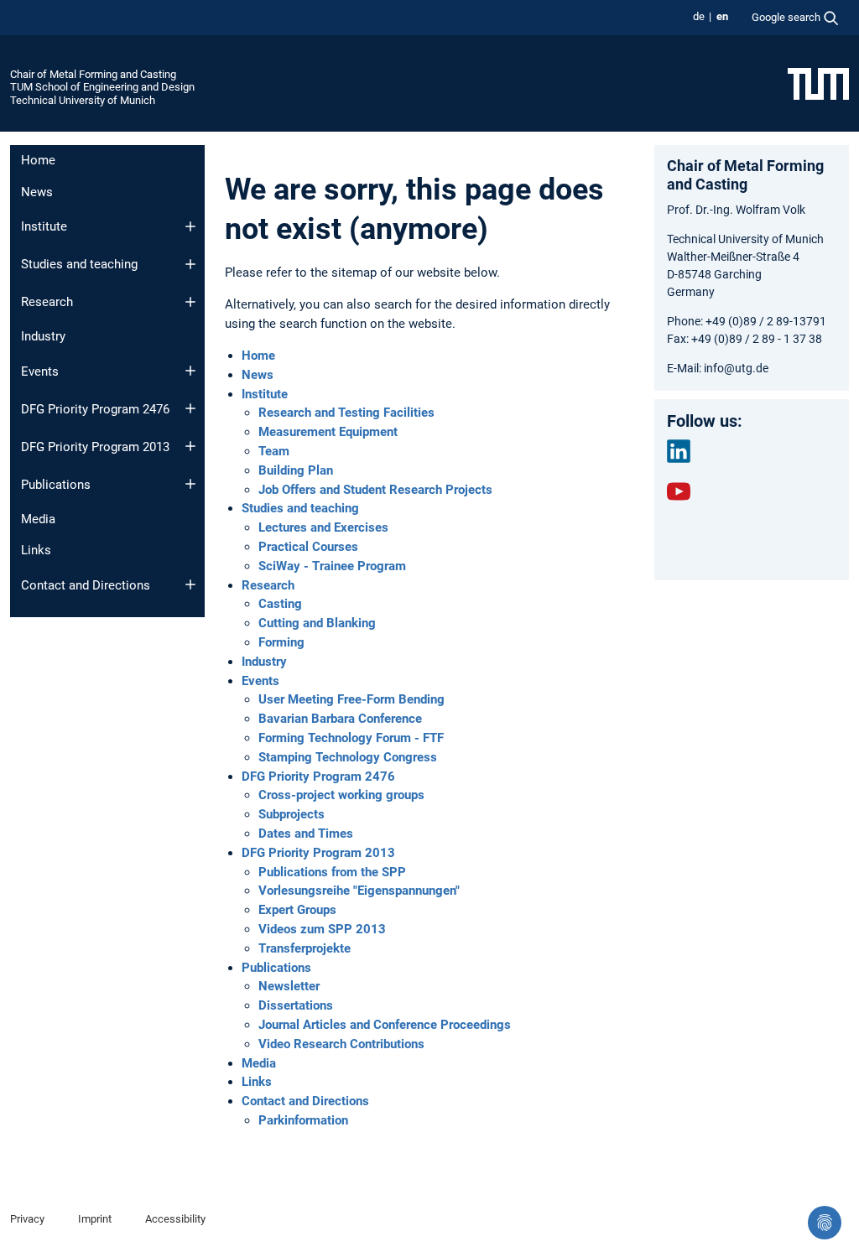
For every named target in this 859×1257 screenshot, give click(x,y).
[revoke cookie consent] (824, 1222)
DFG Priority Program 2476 (95, 409)
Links (36, 550)
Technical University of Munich (82, 100)
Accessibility (175, 1219)
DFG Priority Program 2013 (95, 446)
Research (47, 301)
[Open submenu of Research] (190, 302)
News (37, 192)
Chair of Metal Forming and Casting (93, 74)
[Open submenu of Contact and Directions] (190, 584)
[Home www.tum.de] (818, 83)
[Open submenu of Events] (190, 371)
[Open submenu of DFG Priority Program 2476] (190, 408)
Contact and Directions (85, 585)
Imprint (95, 1219)
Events (40, 371)
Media (38, 519)
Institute (44, 226)
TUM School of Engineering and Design (102, 87)
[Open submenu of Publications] (190, 484)
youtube (678, 491)
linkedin (678, 451)
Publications (56, 484)
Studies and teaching (79, 264)
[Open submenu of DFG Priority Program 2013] (190, 446)
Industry (43, 336)
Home (38, 160)
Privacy (27, 1219)
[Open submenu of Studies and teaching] (190, 264)
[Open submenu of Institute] (190, 226)
